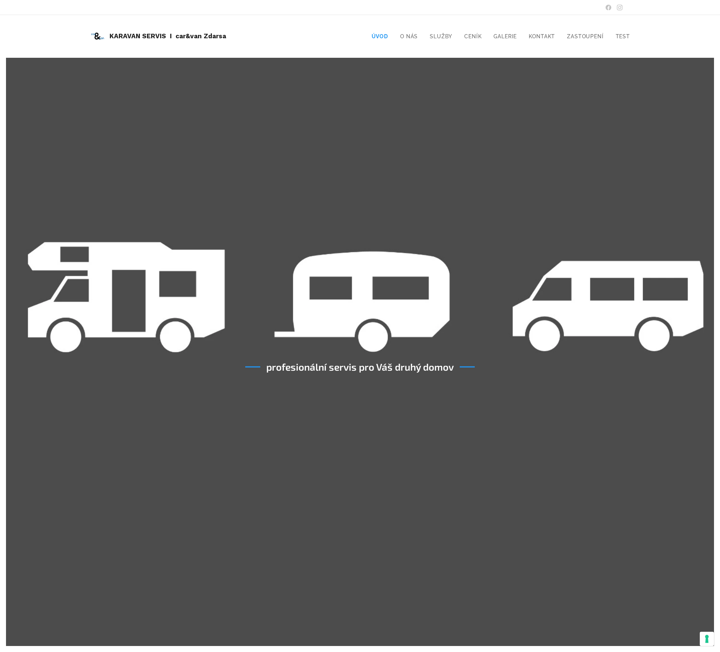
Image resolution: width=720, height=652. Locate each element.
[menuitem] (382, 36)
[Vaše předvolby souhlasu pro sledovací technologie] (707, 639)
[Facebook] (608, 7)
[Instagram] (619, 7)
